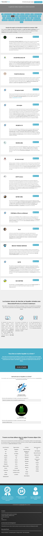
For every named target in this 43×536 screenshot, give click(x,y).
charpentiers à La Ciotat (17, 97)
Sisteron (37, 457)
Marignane (27, 457)
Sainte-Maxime (27, 475)
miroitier (17, 18)
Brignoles (5, 464)
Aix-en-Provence (6, 447)
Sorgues (37, 462)
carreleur (14, 14)
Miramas (26, 465)
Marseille (26, 459)
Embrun (16, 451)
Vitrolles (37, 471)
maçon (4, 18)
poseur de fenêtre (37, 18)
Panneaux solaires (23, 18)
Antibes (5, 449)
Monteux (26, 467)
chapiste (18, 14)
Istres (16, 464)
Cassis (6, 472)
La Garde (16, 468)
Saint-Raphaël (37, 450)
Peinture (32, 18)
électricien (8, 16)
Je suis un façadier (21, 367)
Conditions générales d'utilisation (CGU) (7, 515)
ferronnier (16, 16)
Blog (2, 518)
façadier (12, 16)
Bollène (5, 459)
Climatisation (27, 14)
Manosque (27, 455)
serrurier (21, 22)
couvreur (32, 14)
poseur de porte (4, 20)
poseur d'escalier (11, 20)
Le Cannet (16, 474)
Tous (2, 14)
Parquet (28, 18)
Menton (26, 463)
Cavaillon (5, 474)
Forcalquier (16, 453)
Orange (26, 471)
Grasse (16, 459)
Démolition (4, 16)
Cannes (5, 468)
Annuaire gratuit (3, 514)
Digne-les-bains (16, 447)
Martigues (27, 461)
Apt (5, 451)
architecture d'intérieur (8, 14)
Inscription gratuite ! (38, 2)
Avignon (5, 457)
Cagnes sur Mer (6, 466)
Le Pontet (26, 447)
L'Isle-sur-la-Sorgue (26, 449)
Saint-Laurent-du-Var (37, 448)
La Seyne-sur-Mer (16, 470)
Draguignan (16, 449)
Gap (16, 457)
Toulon (37, 464)
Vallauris (37, 466)
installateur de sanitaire (33, 16)
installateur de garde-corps (23, 16)
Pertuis (26, 473)
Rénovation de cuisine (28, 20)
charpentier (22, 14)
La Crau (16, 466)
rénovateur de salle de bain (19, 20)
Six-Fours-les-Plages (37, 460)
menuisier (13, 18)
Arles (6, 453)
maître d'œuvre (8, 18)
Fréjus (16, 455)
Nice (27, 469)
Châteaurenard (5, 476)
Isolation (39, 16)
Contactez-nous (3, 519)
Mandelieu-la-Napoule (26, 452)
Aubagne (5, 455)
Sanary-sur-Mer (37, 455)
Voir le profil (36, 36)
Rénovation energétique (37, 20)
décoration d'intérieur (38, 14)
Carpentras (6, 470)
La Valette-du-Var (16, 472)
